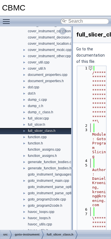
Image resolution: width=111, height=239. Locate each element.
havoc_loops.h (39, 218)
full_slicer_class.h (42, 131)
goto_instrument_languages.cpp (53, 174)
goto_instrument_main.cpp (48, 181)
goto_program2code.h (45, 206)
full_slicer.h (36, 125)
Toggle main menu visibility (7, 21)
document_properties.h (46, 81)
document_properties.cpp (47, 75)
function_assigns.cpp (44, 149)
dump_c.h (35, 106)
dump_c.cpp (37, 100)
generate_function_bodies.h (49, 168)
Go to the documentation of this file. (90, 55)
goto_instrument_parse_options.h (54, 193)
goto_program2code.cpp (47, 199)
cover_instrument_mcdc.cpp (49, 50)
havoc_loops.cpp (41, 212)
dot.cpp (33, 87)
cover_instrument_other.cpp (49, 56)
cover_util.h (37, 69)
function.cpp (37, 137)
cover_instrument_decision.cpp (52, 37)
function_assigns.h (42, 156)
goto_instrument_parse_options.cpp (56, 187)
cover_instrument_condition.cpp (52, 31)
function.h (35, 143)
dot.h (32, 93)
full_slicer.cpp (38, 118)
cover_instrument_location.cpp (51, 44)
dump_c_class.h (40, 112)
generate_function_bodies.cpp (51, 162)
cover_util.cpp (39, 62)
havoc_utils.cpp (40, 224)
